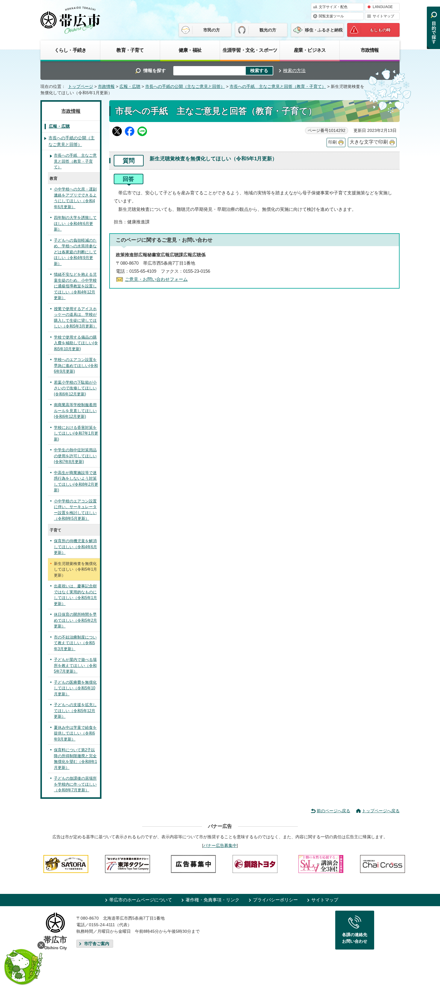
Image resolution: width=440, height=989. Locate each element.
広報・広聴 (129, 86)
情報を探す (154, 70)
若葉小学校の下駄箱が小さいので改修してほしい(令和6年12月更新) (75, 388)
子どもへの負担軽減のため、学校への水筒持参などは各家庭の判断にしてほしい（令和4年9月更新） (75, 252)
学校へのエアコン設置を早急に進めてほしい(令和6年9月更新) (76, 365)
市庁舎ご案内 (96, 943)
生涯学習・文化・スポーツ (250, 50)
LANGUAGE (383, 7)
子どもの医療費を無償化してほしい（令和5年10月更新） (75, 688)
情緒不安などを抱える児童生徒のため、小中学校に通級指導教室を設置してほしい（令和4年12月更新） (75, 286)
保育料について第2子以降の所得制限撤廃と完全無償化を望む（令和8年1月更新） (75, 759)
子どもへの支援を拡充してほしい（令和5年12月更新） (75, 710)
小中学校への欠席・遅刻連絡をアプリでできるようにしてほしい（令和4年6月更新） (75, 198)
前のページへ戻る (333, 810)
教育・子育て (130, 50)
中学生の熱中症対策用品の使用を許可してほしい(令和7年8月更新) (75, 456)
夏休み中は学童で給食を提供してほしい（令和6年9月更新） (75, 733)
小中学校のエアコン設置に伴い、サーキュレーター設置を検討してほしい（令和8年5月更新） (75, 510)
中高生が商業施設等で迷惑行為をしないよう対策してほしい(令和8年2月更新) (76, 481)
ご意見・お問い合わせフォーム (156, 279)
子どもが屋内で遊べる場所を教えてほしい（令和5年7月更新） (75, 665)
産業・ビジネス (310, 50)
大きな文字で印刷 (369, 141)
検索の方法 (294, 70)
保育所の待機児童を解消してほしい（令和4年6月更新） (75, 547)
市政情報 (370, 50)
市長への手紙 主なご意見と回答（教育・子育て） (278, 86)
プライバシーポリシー (275, 899)
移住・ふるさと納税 (324, 30)
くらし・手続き (70, 50)
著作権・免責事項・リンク (212, 899)
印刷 (332, 142)
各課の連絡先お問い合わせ (354, 938)
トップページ (80, 86)
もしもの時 (380, 30)
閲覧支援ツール (331, 16)
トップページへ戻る (381, 810)
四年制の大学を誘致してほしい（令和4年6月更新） (75, 223)
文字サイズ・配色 (333, 7)
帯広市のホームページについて (140, 899)
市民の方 (211, 30)
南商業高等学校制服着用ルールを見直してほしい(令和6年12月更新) (75, 411)
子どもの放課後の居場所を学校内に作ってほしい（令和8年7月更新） (75, 784)
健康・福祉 (190, 50)
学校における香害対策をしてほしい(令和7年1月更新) (76, 433)
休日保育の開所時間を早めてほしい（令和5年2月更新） (75, 620)
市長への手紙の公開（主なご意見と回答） (185, 86)
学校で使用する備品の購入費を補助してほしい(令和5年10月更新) (76, 343)
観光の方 (268, 30)
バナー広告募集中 (220, 845)
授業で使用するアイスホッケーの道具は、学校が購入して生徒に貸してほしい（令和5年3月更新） (75, 318)
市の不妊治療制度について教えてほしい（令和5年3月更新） (75, 643)
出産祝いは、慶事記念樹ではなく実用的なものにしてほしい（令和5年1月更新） (75, 595)
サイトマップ (383, 16)
